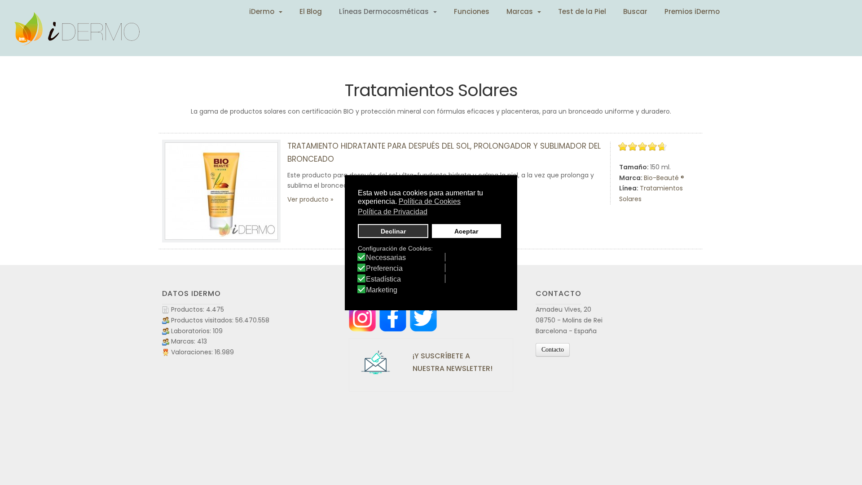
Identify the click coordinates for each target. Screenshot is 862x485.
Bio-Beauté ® (664, 177)
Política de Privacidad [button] (392, 212)
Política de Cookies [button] (430, 201)
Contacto (552, 349)
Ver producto (308, 199)
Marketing (381, 290)
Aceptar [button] (466, 231)
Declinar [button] (393, 231)
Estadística (383, 279)
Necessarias (386, 257)
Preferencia (384, 268)
